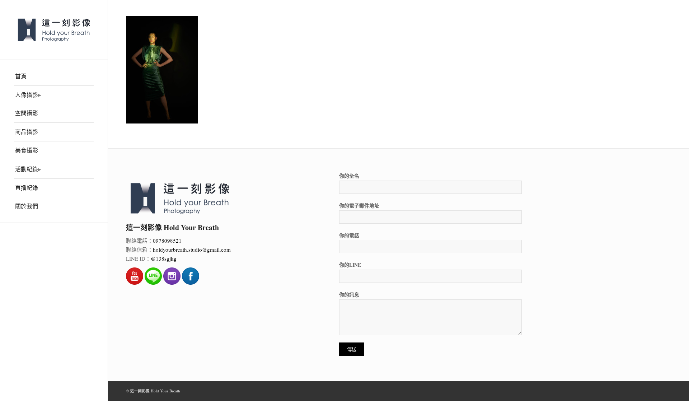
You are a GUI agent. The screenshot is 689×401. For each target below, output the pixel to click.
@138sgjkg (164, 258)
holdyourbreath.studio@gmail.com (192, 249)
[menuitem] (54, 76)
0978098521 (167, 240)
